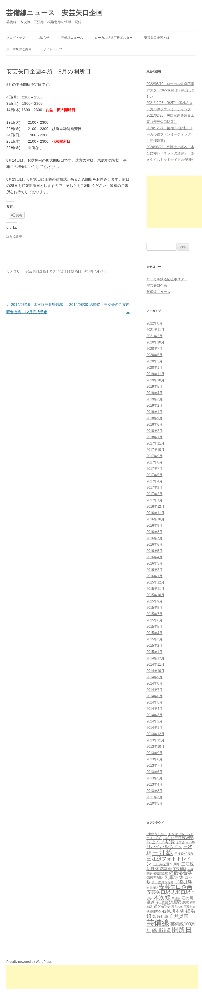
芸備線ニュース (72, 37)
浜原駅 (175, 902)
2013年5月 (155, 778)
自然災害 (178, 916)
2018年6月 (155, 424)
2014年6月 (155, 696)
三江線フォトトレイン (169, 861)
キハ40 (190, 842)
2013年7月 (155, 765)
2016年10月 (155, 519)
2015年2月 (155, 645)
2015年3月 (155, 639)
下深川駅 (179, 869)
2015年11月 (155, 589)
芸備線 (158, 922)
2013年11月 (155, 740)
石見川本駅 (173, 911)
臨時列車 (160, 916)
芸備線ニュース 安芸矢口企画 (54, 13)
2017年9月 (155, 456)
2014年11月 (155, 664)
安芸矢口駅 (158, 892)
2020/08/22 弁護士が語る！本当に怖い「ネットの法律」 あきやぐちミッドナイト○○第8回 (172, 153)
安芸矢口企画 (36, 271)
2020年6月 (155, 355)
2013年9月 (155, 753)
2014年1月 (155, 728)
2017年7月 (155, 469)
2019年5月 (155, 386)
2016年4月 (155, 557)
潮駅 (185, 902)
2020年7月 (155, 349)
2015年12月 (155, 582)
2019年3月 (155, 399)
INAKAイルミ (157, 834)
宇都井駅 (184, 881)
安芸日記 (152, 887)
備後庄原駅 (160, 873)
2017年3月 (155, 488)
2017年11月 (155, 443)
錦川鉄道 (161, 930)
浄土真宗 (161, 902)
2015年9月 (155, 601)
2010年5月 (155, 803)
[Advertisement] (174, 202)
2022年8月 (155, 323)
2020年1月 (155, 368)
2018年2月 (155, 431)
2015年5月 (155, 627)
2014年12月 (155, 658)
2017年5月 (155, 475)
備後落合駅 (181, 872)
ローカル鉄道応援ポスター (114, 37)
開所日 (63, 271)
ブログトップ (15, 37)
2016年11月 (155, 513)
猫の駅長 (161, 906)
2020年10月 (155, 342)
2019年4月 (155, 393)
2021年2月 (155, 336)
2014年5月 (155, 702)
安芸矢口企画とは (156, 37)
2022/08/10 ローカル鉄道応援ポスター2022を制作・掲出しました (171, 90)
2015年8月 (155, 608)
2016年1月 (155, 576)
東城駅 (176, 898)
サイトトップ (52, 49)
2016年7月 (155, 538)
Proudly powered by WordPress (29, 962)
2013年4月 (155, 784)
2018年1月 (155, 437)
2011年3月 (155, 797)
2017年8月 (155, 462)
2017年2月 (155, 494)
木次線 (162, 897)
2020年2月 (155, 361)
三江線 (162, 852)
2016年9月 (155, 525)
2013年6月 (155, 772)
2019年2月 (155, 405)
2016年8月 (155, 532)
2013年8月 (155, 759)
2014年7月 (155, 690)
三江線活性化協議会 (170, 866)
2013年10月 (155, 747)
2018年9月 (155, 418)
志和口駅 (180, 892)
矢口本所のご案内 (19, 49)
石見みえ (177, 906)
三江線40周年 (184, 854)
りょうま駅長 (161, 841)
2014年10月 (155, 671)
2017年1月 (155, 500)
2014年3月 (155, 715)
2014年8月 (155, 683)
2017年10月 (155, 450)
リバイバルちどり (164, 846)
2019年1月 (155, 412)
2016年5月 (155, 551)
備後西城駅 (155, 878)
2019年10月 (155, 380)
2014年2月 (155, 721)
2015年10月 (155, 595)
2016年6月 (155, 544)
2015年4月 (155, 633)
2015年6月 (155, 620)
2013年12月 (155, 734)
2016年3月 (155, 563)
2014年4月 (155, 709)
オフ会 (180, 842)
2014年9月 (155, 677)
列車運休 (174, 877)
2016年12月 (155, 507)
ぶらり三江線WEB (178, 838)
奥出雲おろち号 (163, 882)
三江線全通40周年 (166, 864)
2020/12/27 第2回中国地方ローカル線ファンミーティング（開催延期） (170, 134)
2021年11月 (155, 330)
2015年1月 (155, 652)
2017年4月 (155, 481)
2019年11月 (155, 374)
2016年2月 (155, 570)
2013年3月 (155, 791)
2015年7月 (155, 614)
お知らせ (43, 37)
